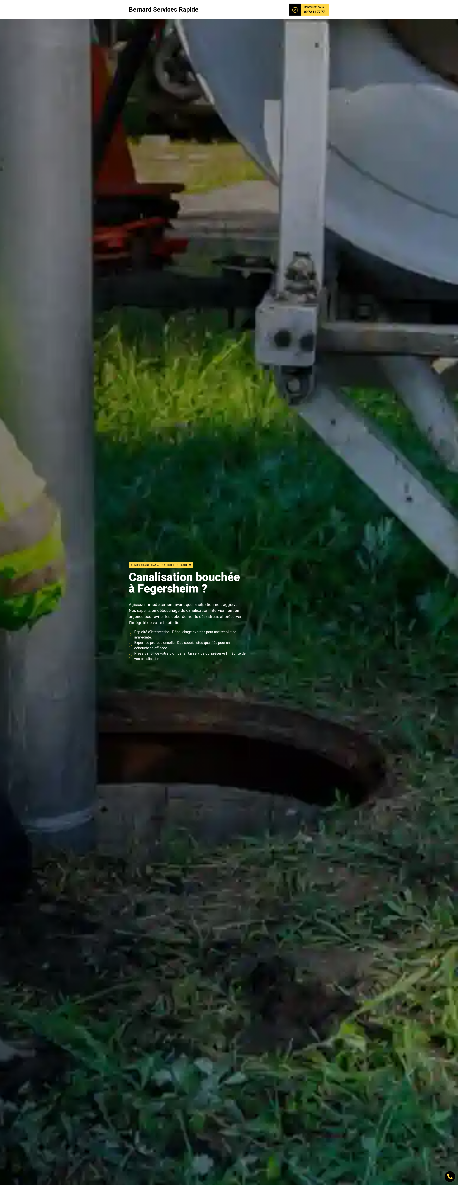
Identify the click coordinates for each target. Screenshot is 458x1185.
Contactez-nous (314, 7)
